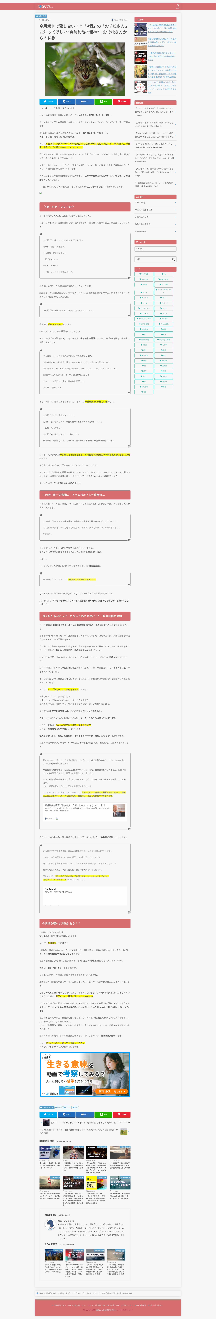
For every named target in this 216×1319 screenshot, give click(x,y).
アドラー (165, 284)
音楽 (144, 392)
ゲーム (145, 303)
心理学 (164, 345)
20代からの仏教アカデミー (106, 1310)
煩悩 (164, 371)
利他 (76, 1108)
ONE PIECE (164, 279)
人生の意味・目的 (145, 319)
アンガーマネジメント (165, 291)
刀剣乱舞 (145, 329)
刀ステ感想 (145, 324)
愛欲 (164, 355)
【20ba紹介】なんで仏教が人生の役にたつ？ (70, 1305)
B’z (165, 274)
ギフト (164, 298)
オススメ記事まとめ (143, 210)
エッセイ (145, 298)
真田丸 (164, 376)
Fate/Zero (145, 279)
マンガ (164, 313)
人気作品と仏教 (40, 16)
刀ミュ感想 (164, 324)
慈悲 (144, 361)
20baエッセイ (141, 203)
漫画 (144, 371)
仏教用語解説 (140, 232)
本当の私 (165, 361)
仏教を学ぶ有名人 (142, 224)
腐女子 (164, 381)
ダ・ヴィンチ (145, 308)
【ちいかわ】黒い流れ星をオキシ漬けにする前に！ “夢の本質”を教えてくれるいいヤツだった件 (162, 28)
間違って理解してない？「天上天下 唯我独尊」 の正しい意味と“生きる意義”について (162, 42)
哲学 (164, 334)
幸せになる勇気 (164, 340)
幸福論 (145, 345)
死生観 (164, 366)
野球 (164, 387)
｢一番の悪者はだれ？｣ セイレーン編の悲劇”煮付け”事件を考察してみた (162, 56)
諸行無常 (145, 387)
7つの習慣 (144, 274)
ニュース (145, 313)
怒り (144, 350)
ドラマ (164, 308)
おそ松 (59, 1108)
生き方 (145, 376)
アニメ (68, 1108)
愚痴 (164, 350)
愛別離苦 (145, 355)
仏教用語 (165, 319)
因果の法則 (145, 340)
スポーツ (165, 303)
